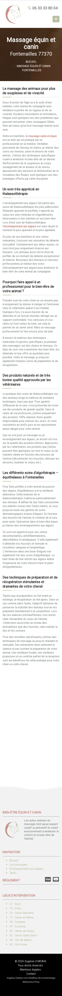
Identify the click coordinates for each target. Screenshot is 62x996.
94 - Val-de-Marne (20, 940)
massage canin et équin (42, 136)
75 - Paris (15, 908)
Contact (31, 973)
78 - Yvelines (17, 922)
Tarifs (12, 873)
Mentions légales (30, 969)
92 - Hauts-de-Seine (21, 931)
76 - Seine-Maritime (21, 913)
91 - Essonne (17, 926)
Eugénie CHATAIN (35, 961)
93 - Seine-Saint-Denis (23, 935)
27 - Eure (14, 904)
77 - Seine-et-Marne (21, 917)
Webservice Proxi (31, 982)
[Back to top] (54, 981)
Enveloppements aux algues (26, 868)
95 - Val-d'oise (18, 944)
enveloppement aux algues (20, 226)
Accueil (13, 860)
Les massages (18, 864)
